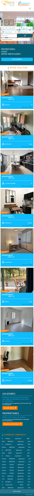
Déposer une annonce (12, 424)
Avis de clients (9, 408)
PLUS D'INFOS (17, 59)
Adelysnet (31, 494)
